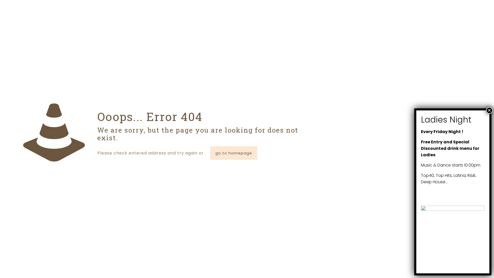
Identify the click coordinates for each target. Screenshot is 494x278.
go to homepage (233, 153)
